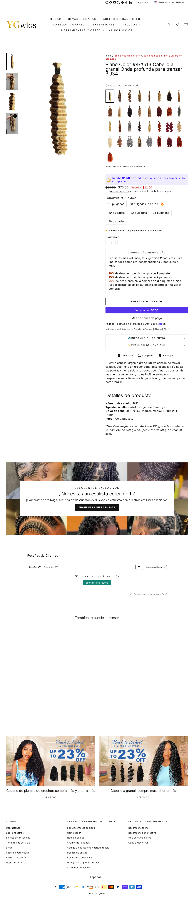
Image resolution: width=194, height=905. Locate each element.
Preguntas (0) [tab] (51, 567)
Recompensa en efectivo (142, 832)
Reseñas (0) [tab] (34, 567)
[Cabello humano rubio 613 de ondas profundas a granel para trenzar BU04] (109, 126)
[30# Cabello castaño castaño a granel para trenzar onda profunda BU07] (109, 111)
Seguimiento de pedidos (81, 827)
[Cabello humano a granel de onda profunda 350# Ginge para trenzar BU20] (169, 111)
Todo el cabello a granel (126, 55)
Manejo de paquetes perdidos (84, 862)
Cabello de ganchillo (121, 18)
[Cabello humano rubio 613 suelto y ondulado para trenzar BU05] (149, 126)
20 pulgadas (116, 212)
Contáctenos (13, 827)
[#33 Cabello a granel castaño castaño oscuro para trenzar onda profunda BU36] (119, 126)
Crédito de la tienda (78, 842)
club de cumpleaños (139, 837)
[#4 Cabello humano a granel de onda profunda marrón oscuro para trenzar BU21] (169, 96)
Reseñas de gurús (16, 857)
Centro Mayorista (138, 842)
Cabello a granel (69, 24)
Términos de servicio (18, 842)
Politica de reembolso (79, 857)
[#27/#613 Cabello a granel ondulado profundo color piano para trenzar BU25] (119, 111)
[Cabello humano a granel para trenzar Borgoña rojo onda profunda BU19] (159, 111)
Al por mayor (121, 30)
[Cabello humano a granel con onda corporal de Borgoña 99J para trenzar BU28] (169, 126)
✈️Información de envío (146, 338)
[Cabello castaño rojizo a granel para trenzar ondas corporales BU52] (119, 141)
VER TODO (51, 797)
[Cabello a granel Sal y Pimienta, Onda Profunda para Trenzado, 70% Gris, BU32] (179, 111)
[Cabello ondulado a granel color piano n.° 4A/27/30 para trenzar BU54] (129, 96)
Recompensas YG (138, 827)
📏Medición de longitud (146, 345)
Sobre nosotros (15, 832)
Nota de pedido (75, 837)
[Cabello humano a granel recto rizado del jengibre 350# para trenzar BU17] (109, 156)
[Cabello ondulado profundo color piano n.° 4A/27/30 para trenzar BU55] (119, 96)
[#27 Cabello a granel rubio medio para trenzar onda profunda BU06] (179, 96)
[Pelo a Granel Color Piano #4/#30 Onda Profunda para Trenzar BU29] (149, 96)
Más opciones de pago (147, 318)
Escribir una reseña (97, 582)
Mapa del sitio (14, 862)
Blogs (9, 847)
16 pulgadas (116, 204)
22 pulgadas (138, 212)
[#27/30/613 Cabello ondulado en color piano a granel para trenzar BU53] (159, 96)
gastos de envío (119, 191)
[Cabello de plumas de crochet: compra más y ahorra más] (50, 761)
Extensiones (104, 24)
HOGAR (55, 18)
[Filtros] (139, 567)
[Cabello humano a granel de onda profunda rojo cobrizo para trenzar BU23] (159, 141)
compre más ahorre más (146, 252)
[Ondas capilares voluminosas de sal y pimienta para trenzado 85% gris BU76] (129, 141)
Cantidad (112, 237)
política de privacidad (18, 837)
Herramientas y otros (81, 30)
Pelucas (131, 24)
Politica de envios (77, 852)
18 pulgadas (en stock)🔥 (147, 204)
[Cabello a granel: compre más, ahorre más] (143, 761)
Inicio (108, 55)
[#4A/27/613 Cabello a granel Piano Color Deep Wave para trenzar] (139, 141)
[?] (169, 329)
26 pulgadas (116, 221)
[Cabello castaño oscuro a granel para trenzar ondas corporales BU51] (139, 126)
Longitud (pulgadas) (121, 198)
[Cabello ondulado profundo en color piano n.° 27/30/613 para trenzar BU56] (139, 96)
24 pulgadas (161, 212)
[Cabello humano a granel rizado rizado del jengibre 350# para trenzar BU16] (179, 141)
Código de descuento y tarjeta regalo (88, 847)
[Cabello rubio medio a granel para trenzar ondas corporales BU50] (179, 126)
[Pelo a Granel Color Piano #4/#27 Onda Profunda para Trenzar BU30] (139, 111)
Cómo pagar (74, 832)
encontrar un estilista (79, 867)
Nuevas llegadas (81, 18)
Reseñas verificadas (17, 852)
